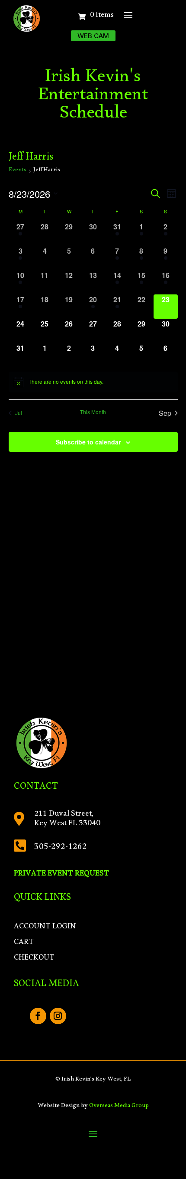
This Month (93, 411)
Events (17, 171)
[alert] (93, 382)
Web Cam (93, 36)
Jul (18, 412)
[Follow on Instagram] (58, 1016)
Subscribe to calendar (88, 442)
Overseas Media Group (119, 1106)
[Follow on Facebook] (38, 1016)
